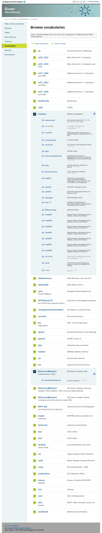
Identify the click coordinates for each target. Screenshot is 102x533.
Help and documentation (14, 24)
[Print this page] (81, 1)
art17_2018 (43, 92)
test (40, 489)
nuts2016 (48, 238)
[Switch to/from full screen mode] (85, 1)
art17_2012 (43, 82)
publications (44, 474)
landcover (43, 425)
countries (48, 133)
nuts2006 (48, 221)
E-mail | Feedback (12, 526)
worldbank (43, 512)
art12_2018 (43, 64)
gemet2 (41, 339)
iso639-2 (48, 178)
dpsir (47, 151)
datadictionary (45, 278)
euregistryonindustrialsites (50, 310)
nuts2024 (48, 250)
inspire (41, 416)
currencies (49, 145)
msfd (40, 461)
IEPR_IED (42, 407)
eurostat (42, 316)
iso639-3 (48, 187)
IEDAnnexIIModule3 (47, 388)
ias (39, 358)
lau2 (40, 438)
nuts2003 (48, 215)
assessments (50, 120)
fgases (41, 332)
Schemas (8, 41)
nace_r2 (48, 202)
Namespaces (10, 55)
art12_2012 (43, 57)
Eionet (14, 19)
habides (42, 352)
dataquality (43, 285)
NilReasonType (50, 210)
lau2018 (41, 445)
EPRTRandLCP (45, 301)
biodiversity (43, 101)
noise (40, 467)
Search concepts (60, 43)
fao (39, 323)
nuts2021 (48, 244)
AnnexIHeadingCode (53, 380)
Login (77, 1)
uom (40, 496)
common (42, 114)
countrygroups (50, 140)
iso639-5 (48, 192)
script (47, 263)
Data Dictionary (23, 19)
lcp (39, 454)
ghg (40, 345)
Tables (7, 32)
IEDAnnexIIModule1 (47, 371)
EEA (15, 1)
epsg (47, 165)
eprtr (40, 291)
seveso (41, 480)
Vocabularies (10, 46)
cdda (40, 107)
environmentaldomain (53, 156)
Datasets (8, 28)
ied (39, 365)
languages (49, 198)
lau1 (40, 432)
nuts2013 (48, 232)
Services (8, 50)
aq (39, 51)
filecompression (51, 172)
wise (40, 502)
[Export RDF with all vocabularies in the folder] (94, 114)
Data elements (10, 37)
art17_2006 (43, 73)
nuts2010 (48, 227)
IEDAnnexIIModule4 (47, 397)
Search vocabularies (41, 43)
